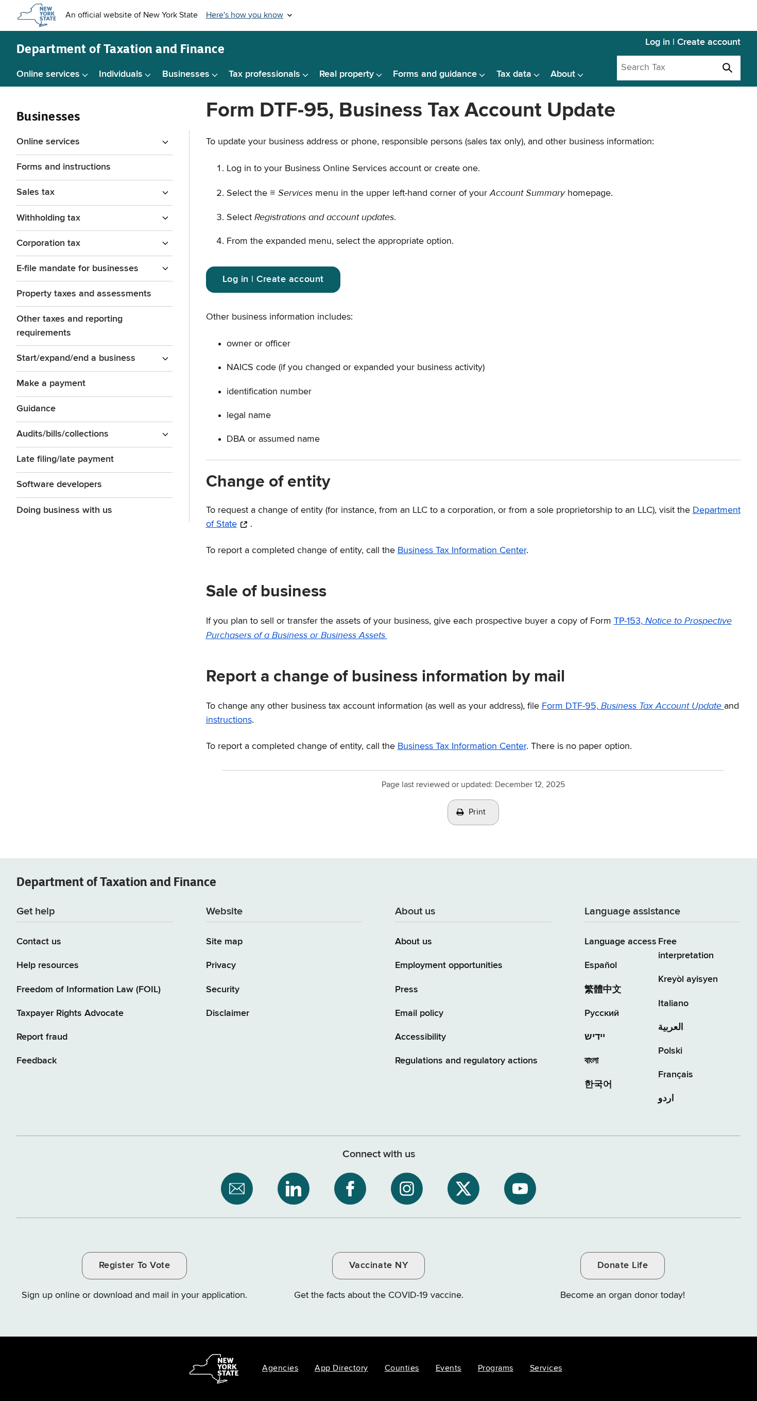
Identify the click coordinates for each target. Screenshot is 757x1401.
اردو (666, 1098)
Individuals (121, 74)
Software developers (59, 484)
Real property (346, 74)
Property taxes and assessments (83, 293)
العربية (670, 1027)
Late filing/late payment (65, 459)
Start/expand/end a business (75, 358)
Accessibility (420, 1037)
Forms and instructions (63, 167)
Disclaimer (227, 1013)
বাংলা (591, 1060)
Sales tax (35, 192)
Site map (224, 941)
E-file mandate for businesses (77, 268)
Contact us (38, 941)
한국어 (598, 1084)
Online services (48, 74)
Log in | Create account (693, 42)
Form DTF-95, (631, 706)
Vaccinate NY (378, 1265)
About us (413, 941)
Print (477, 812)
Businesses (186, 74)
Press (406, 989)
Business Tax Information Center (462, 550)
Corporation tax (48, 243)
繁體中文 (603, 989)
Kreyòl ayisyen (688, 979)
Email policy (419, 1013)
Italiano (673, 1003)
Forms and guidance (435, 74)
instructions (229, 720)
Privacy (221, 965)
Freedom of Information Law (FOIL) (88, 989)
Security (222, 989)
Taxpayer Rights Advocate (70, 1013)
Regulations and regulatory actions (466, 1060)
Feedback (36, 1060)
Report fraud (41, 1037)
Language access (620, 941)
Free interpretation (686, 948)
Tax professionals (264, 74)
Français (675, 1074)
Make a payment (50, 383)
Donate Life (622, 1265)
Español (600, 965)
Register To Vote (134, 1265)
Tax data (513, 74)
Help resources (47, 965)
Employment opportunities (449, 965)
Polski (670, 1051)
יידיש (594, 1037)
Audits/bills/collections (62, 434)
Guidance (36, 408)
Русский (601, 1013)
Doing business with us (64, 510)
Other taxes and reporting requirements (69, 326)
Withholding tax (48, 218)
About (562, 74)
